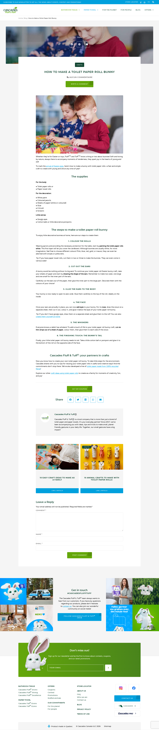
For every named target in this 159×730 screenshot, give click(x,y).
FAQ (79, 694)
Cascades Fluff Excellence (29, 695)
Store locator (131, 2)
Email (39, 543)
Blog (138, 10)
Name (39, 534)
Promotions (53, 695)
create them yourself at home (48, 317)
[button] (153, 2)
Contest (51, 692)
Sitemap (107, 726)
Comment (41, 510)
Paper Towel (90, 10)
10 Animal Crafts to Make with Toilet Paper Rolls (101, 479)
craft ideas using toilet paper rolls (64, 373)
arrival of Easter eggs (54, 166)
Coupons (51, 690)
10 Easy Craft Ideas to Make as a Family (57, 479)
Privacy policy (84, 709)
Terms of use (83, 714)
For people (126, 10)
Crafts (80, 65)
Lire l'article (57, 490)
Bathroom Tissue (69, 10)
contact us (67, 606)
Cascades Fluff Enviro (27, 690)
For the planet (109, 10)
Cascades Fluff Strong (28, 692)
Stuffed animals (54, 698)
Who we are (82, 697)
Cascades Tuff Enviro (27, 703)
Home (20, 18)
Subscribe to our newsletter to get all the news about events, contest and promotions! (42, 2)
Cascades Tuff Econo (27, 706)
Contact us (81, 700)
